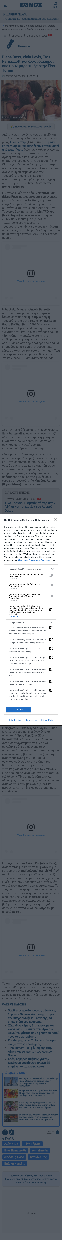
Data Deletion (15, 720)
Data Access (31, 720)
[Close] (56, 520)
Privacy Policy (47, 720)
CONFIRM (18, 710)
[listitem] (31, 568)
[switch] (51, 575)
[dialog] (31, 620)
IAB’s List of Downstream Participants (34, 560)
